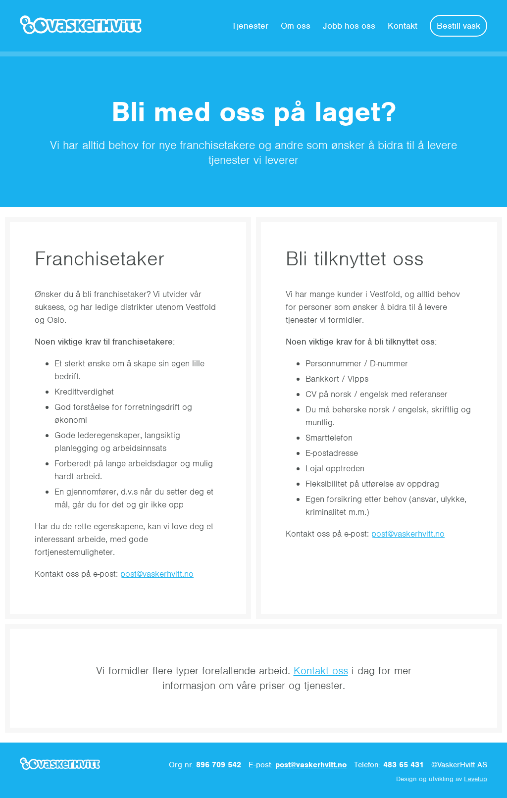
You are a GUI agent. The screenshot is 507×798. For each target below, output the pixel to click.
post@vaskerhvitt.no (157, 573)
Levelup (475, 779)
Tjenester (250, 25)
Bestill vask (458, 25)
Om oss (295, 25)
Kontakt (402, 25)
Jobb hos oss (349, 25)
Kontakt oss (321, 670)
